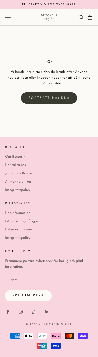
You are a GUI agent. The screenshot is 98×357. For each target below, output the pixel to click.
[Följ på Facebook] (7, 311)
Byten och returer (18, 229)
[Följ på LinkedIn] (46, 311)
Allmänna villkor (18, 182)
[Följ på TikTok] (33, 311)
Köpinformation (17, 213)
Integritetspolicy (17, 190)
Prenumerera (28, 295)
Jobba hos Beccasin (20, 173)
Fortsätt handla (49, 98)
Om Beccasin (15, 157)
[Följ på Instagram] (20, 311)
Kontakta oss (15, 165)
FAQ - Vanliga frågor (21, 221)
